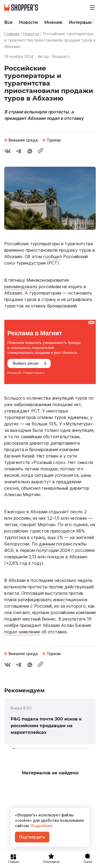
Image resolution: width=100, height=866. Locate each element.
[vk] (7, 152)
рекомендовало (20, 286)
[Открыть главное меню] (92, 7)
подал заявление (22, 631)
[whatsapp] (30, 152)
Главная (11, 33)
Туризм (54, 140)
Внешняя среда (23, 140)
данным (47, 544)
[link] (50, 721)
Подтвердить (32, 837)
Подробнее (41, 825)
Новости (31, 33)
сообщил (52, 256)
